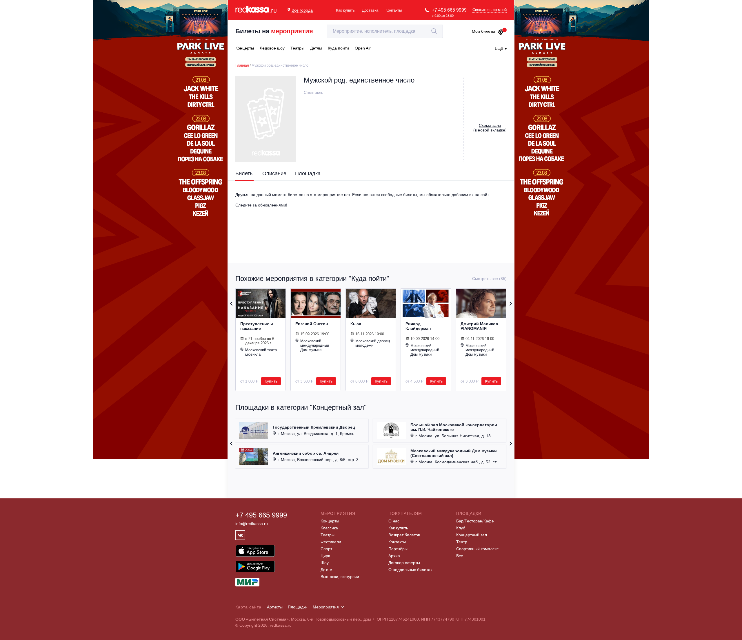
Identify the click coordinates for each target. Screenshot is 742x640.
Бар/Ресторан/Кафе (475, 521)
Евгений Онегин (311, 323)
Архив (394, 555)
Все (459, 555)
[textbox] (385, 31)
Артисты (275, 607)
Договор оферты (404, 562)
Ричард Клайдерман (418, 326)
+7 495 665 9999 (449, 10)
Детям (326, 569)
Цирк (325, 555)
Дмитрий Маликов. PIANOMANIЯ (480, 326)
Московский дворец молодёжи (372, 343)
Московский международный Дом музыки (314, 345)
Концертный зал (471, 535)
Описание (274, 173)
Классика (329, 528)
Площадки (298, 607)
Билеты (244, 173)
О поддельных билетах (410, 569)
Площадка (308, 173)
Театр (461, 542)
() (490, 127)
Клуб (460, 528)
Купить (271, 381)
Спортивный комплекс (477, 548)
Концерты (330, 521)
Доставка (370, 10)
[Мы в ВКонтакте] (240, 535)
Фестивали (331, 542)
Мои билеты (483, 31)
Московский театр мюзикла (261, 352)
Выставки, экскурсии (340, 576)
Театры (327, 535)
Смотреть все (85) (489, 278)
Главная (242, 65)
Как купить (345, 10)
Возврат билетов (404, 535)
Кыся (355, 323)
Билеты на (274, 31)
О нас (393, 521)
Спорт (326, 548)
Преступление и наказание (256, 326)
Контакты (393, 10)
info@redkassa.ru (251, 523)
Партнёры (398, 548)
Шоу (325, 562)
